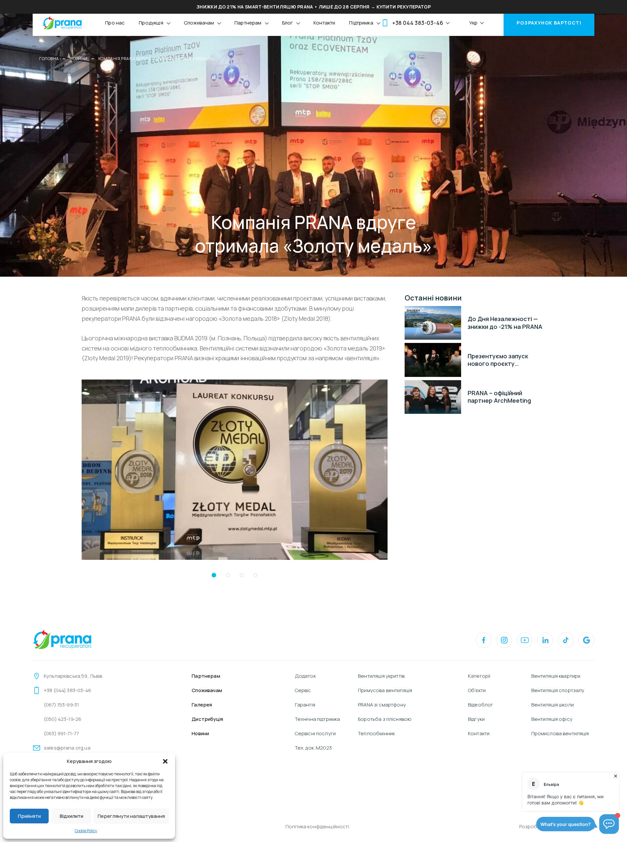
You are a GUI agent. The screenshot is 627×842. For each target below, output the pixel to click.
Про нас (115, 22)
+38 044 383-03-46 (417, 22)
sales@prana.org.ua (67, 747)
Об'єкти (477, 690)
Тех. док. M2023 (313, 747)
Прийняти (29, 816)
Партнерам (247, 22)
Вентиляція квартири (556, 675)
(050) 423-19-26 (62, 719)
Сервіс (303, 690)
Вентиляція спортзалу (558, 690)
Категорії (479, 675)
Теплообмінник (376, 733)
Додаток (305, 675)
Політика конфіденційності (317, 826)
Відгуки (476, 719)
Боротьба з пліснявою (384, 719)
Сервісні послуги (315, 733)
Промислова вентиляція (560, 733)
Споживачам (199, 22)
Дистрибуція (207, 719)
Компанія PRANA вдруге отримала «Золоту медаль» (156, 58)
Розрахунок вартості (549, 23)
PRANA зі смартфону (382, 704)
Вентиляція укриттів (381, 675)
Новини (79, 58)
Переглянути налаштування (131, 816)
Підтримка (361, 22)
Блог (287, 22)
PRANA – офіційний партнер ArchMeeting (499, 396)
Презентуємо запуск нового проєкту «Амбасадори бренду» (501, 360)
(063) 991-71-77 (61, 733)
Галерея (202, 704)
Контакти (324, 22)
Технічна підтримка (317, 719)
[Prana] (62, 23)
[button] (165, 761)
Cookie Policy (86, 831)
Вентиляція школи (552, 704)
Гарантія (305, 704)
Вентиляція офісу (551, 719)
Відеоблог (480, 704)
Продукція (151, 22)
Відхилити (71, 816)
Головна (49, 58)
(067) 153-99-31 (61, 704)
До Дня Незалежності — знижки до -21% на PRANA (505, 322)
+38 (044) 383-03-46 (67, 690)
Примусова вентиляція (385, 690)
